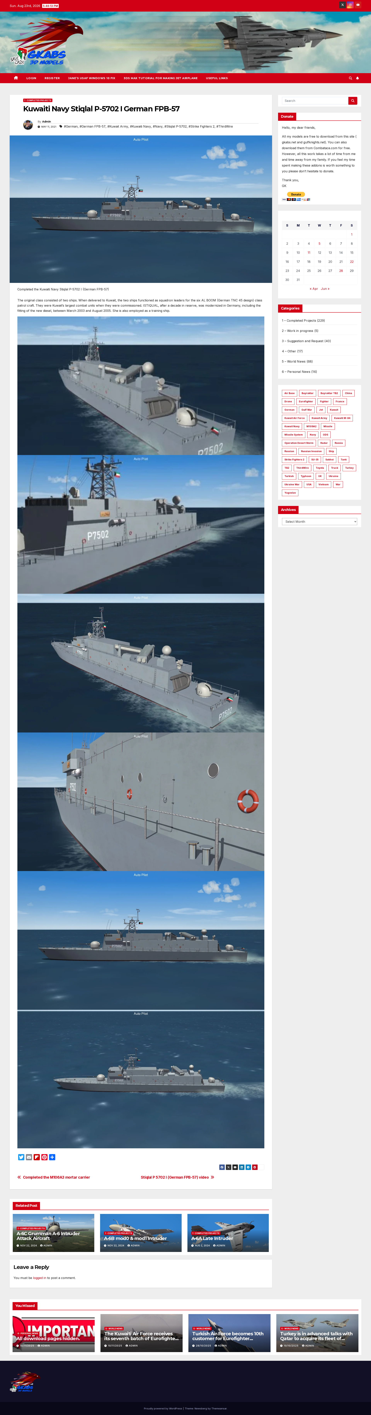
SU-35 (314, 459)
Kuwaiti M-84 (342, 418)
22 (352, 262)
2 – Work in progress (297, 331)
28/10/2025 (204, 1345)
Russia (339, 443)
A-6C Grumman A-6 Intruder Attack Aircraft (48, 1236)
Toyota (320, 467)
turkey (349, 467)
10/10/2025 (291, 1345)
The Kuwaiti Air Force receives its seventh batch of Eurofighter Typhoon (140, 1338)
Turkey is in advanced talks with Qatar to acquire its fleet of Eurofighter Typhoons (316, 1338)
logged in (39, 1278)
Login (31, 78)
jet (321, 409)
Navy (313, 434)
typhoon (306, 476)
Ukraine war (292, 484)
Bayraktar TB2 (329, 393)
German (289, 409)
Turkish (289, 476)
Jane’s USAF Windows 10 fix (91, 78)
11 (309, 253)
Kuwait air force (294, 418)
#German (71, 126)
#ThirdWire (224, 126)
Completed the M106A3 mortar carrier (56, 1177)
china (348, 393)
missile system (293, 434)
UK (320, 476)
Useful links (217, 78)
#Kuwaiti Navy (140, 126)
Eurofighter (306, 401)
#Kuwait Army (117, 126)
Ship (331, 451)
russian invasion (311, 451)
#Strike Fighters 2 (201, 126)
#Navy (158, 126)
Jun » (325, 289)
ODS (325, 434)
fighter (324, 401)
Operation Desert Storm (298, 443)
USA (308, 484)
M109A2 (311, 426)
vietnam (323, 484)
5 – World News (294, 361)
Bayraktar (308, 393)
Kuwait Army (319, 418)
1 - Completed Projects (37, 100)
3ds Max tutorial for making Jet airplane (160, 78)
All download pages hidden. (48, 1338)
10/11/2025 (27, 1345)
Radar (324, 443)
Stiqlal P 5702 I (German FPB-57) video (175, 1177)
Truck (334, 467)
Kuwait (334, 409)
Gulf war (306, 409)
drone (288, 401)
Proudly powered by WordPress (163, 1408)
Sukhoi (329, 459)
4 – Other (289, 351)
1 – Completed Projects (299, 320)
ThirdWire (302, 467)
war (338, 484)
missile (327, 426)
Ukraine (333, 476)
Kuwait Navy (292, 426)
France (340, 401)
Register (52, 78)
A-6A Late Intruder (212, 1238)
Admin (46, 121)
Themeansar (219, 1408)
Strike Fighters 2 (294, 459)
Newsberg (201, 1408)
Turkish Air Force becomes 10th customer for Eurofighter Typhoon (228, 1338)
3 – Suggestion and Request (302, 341)
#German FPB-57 (93, 126)
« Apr (314, 289)
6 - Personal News (28, 1333)
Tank (344, 459)
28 (341, 271)
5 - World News (114, 1328)
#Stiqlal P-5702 (175, 126)
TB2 (286, 467)
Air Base (289, 393)
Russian (289, 451)
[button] (350, 78)
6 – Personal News (296, 372)
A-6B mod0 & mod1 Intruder (135, 1238)
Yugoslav (290, 492)
